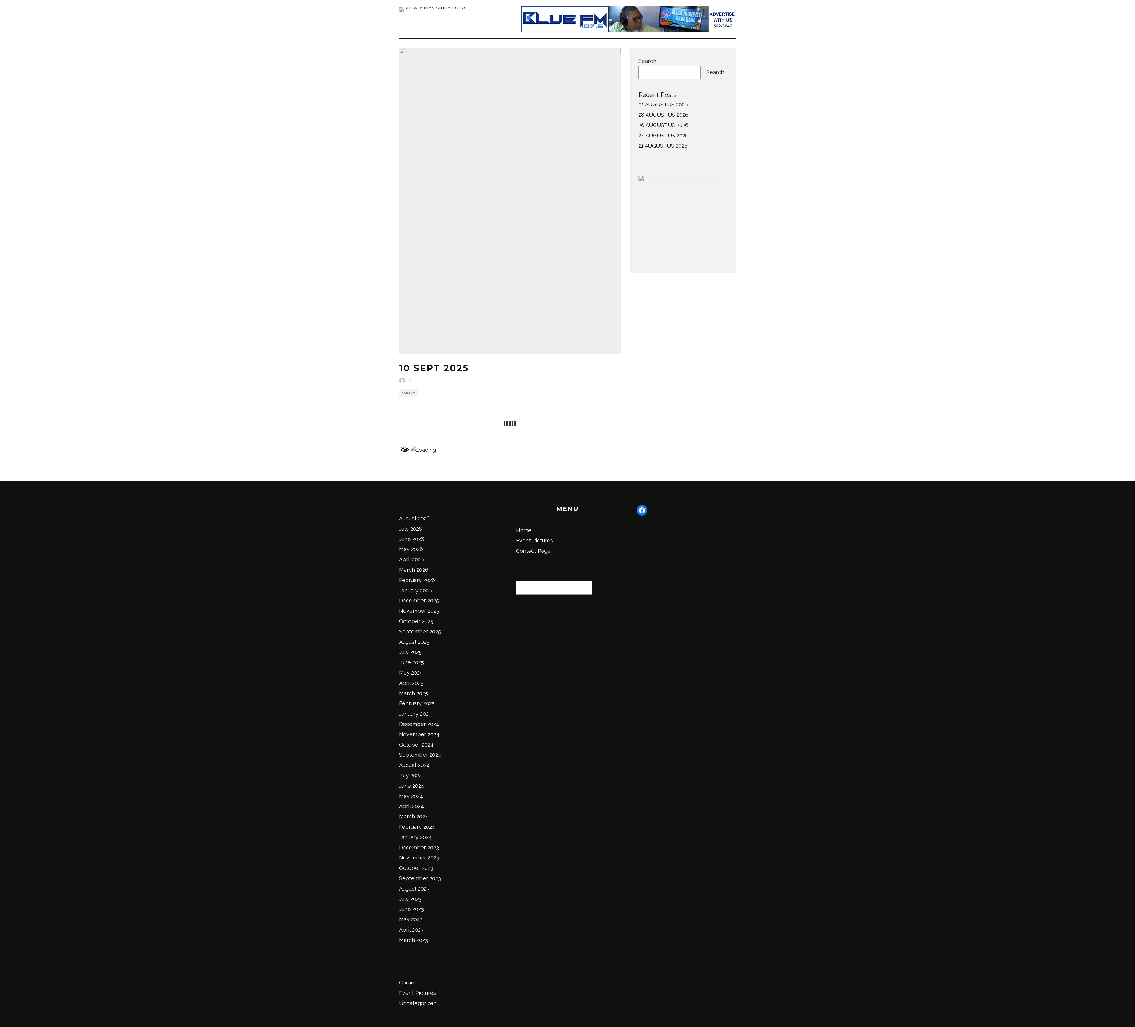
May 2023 (411, 919)
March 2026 (413, 570)
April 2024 (411, 806)
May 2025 (411, 673)
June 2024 (411, 786)
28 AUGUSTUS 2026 (663, 115)
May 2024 (411, 796)
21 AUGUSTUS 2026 (663, 146)
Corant (408, 393)
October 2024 (416, 745)
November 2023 (419, 857)
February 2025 (417, 703)
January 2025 (415, 714)
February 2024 (417, 827)
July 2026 (410, 529)
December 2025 (419, 600)
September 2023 (420, 878)
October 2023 (416, 868)
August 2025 (414, 642)
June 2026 (411, 539)
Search (647, 61)
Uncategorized (418, 1003)
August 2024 (414, 765)
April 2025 (411, 683)
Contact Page (533, 551)
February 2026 (417, 580)
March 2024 (413, 816)
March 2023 (413, 940)
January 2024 (415, 837)
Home (523, 530)
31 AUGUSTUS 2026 (663, 104)
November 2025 (419, 611)
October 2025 (416, 621)
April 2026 (411, 559)
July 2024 (410, 775)
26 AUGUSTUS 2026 (663, 125)
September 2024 (420, 755)
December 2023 (419, 847)
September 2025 (420, 631)
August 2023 (414, 888)
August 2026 (414, 518)
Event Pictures (417, 993)
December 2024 (419, 724)
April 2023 (411, 930)
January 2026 (415, 590)
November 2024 (419, 734)
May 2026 (411, 549)
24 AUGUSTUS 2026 (663, 135)
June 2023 (411, 909)
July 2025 (410, 652)
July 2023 (410, 899)
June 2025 (411, 662)
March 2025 (413, 693)
